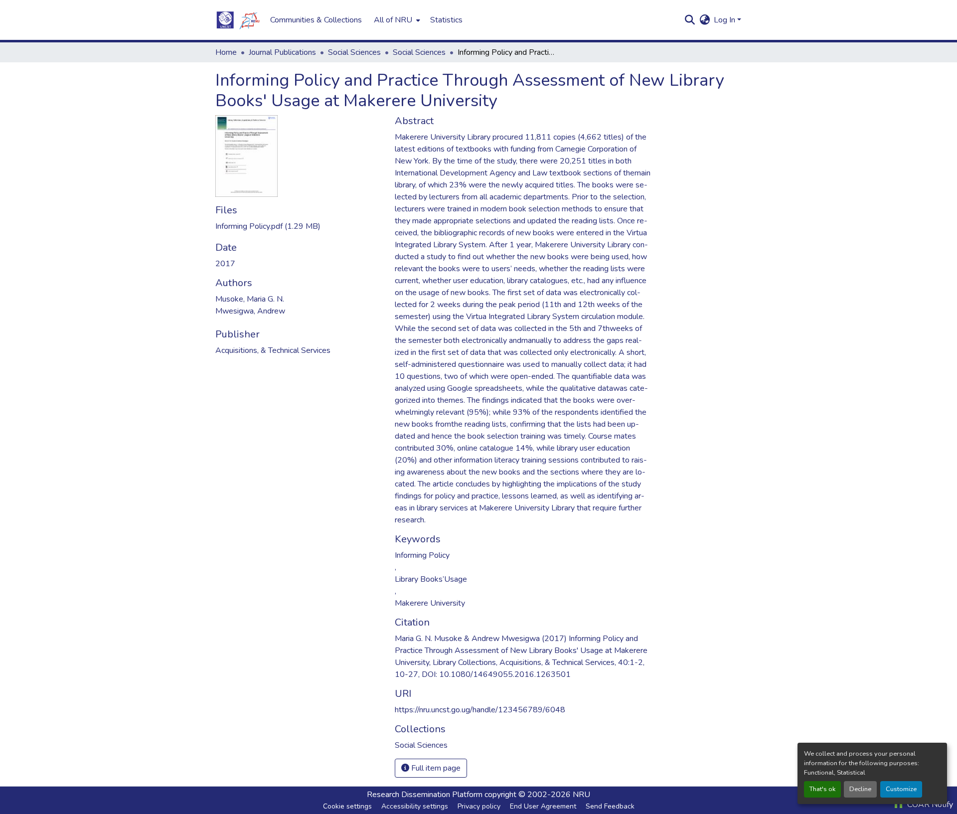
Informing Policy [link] (422, 555)
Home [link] (226, 52)
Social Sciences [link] (354, 52)
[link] (299, 226)
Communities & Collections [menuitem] (316, 19)
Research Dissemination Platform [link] (424, 794)
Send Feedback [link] (610, 806)
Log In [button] (725, 19)
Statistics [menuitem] (446, 19)
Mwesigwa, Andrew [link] (250, 311)
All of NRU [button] (393, 19)
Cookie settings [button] (347, 806)
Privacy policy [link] (479, 806)
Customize (901, 789)
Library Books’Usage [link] (431, 579)
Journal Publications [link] (282, 52)
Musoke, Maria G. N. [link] (249, 299)
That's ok (822, 789)
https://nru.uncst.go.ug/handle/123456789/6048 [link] (480, 709)
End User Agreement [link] (543, 806)
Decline (860, 789)
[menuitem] (396, 20)
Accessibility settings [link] (414, 806)
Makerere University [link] (430, 603)
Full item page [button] (435, 768)
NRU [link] (581, 794)
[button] (237, 20)
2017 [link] (225, 263)
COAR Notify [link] (929, 804)
